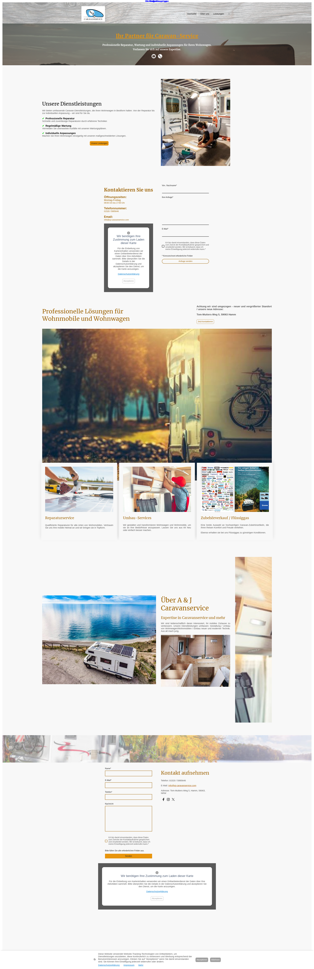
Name (108, 768)
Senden (128, 856)
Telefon (108, 792)
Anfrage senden (185, 261)
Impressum (129, 965)
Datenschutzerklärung (128, 274)
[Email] (154, 56)
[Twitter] (173, 799)
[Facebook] (163, 799)
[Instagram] (168, 799)
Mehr (140, 965)
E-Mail (165, 229)
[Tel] (160, 56)
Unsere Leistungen (99, 143)
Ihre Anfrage (167, 197)
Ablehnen (215, 960)
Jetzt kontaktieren (205, 322)
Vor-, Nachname (169, 185)
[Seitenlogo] (93, 14)
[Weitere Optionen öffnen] (229, 13)
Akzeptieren (128, 281)
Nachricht (109, 804)
